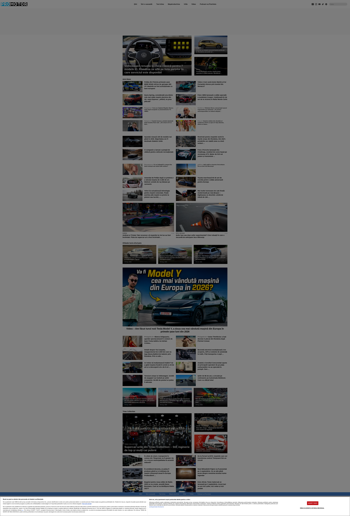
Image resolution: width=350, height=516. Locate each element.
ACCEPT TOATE (312, 503)
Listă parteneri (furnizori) (156, 507)
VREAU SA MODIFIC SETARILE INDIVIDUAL (312, 508)
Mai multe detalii (86, 503)
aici (22, 510)
